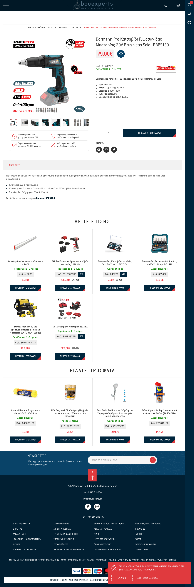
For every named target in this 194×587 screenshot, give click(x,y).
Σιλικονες (139, 534)
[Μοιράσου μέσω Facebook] (114, 150)
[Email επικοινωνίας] (178, 5)
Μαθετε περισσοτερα (147, 578)
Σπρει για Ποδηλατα (62, 529)
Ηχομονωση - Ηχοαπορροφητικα (69, 549)
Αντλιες (16, 544)
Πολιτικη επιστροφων (97, 560)
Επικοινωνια (31, 560)
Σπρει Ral (17, 529)
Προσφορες (140, 529)
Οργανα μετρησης (102, 544)
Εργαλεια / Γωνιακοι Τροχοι (66, 534)
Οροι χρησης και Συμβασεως (154, 560)
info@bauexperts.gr (92, 499)
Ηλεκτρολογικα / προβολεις (148, 524)
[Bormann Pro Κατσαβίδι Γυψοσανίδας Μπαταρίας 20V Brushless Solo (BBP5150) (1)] (49, 76)
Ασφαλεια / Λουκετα (103, 529)
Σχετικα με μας (16, 560)
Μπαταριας (64, 27)
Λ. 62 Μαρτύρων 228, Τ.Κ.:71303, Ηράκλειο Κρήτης (92, 486)
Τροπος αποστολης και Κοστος (52, 560)
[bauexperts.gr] (92, 5)
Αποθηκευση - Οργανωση (24, 549)
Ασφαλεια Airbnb (61, 524)
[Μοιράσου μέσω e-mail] (99, 150)
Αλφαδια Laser (19, 534)
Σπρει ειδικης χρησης (64, 539)
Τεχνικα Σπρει (141, 549)
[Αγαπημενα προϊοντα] (189, 22)
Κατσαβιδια (76, 27)
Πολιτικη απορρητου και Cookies (124, 560)
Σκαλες (138, 539)
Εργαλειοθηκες (61, 544)
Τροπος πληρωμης (76, 560)
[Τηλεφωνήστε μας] (166, 5)
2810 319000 (95, 492)
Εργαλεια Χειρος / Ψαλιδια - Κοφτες (110, 524)
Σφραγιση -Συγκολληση (145, 544)
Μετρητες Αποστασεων (104, 539)
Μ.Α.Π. (96, 534)
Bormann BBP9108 (45, 198)
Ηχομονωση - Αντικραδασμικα (27, 539)
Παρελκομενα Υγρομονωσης (107, 549)
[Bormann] (166, 68)
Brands (172, 560)
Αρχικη (31, 27)
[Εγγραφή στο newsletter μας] (153, 460)
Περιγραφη (14, 165)
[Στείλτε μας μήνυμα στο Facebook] (88, 507)
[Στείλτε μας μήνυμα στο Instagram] (97, 507)
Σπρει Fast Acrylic (21, 524)
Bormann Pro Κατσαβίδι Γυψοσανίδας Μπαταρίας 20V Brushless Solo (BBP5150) (120, 27)
